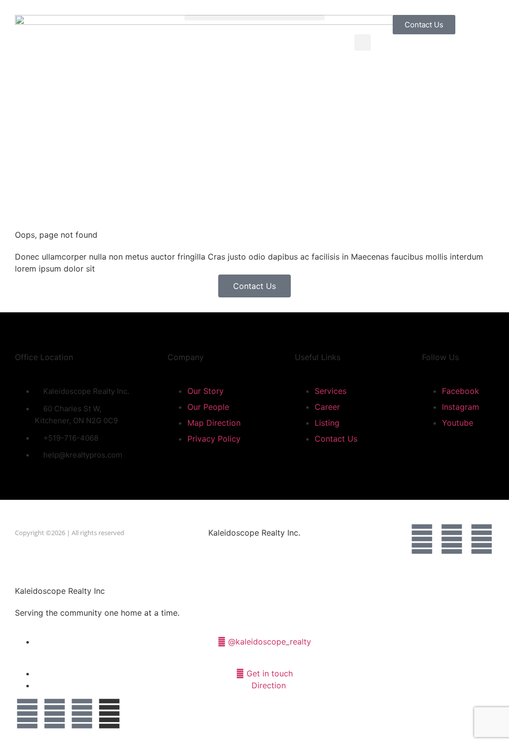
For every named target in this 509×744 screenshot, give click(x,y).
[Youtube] (481, 539)
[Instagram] (451, 539)
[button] (254, 17)
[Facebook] (422, 539)
